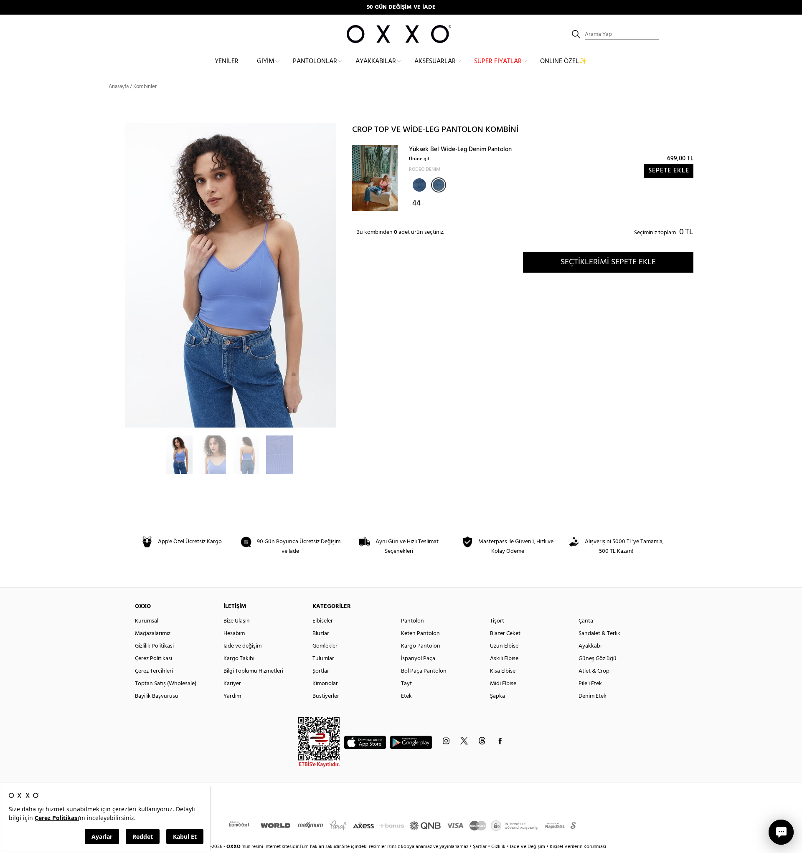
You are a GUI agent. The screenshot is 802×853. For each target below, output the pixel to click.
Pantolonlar (315, 61)
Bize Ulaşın (236, 621)
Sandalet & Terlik (599, 633)
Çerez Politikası (153, 658)
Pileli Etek (590, 683)
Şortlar (320, 671)
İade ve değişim (242, 646)
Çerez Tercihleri (154, 671)
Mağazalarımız (152, 633)
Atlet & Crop (594, 671)
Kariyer (232, 683)
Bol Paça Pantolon (424, 671)
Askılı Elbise (504, 658)
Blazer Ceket (505, 633)
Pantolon (412, 621)
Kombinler (145, 86)
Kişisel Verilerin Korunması (578, 847)
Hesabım (234, 633)
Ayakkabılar (375, 61)
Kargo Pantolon (420, 646)
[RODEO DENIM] (438, 184)
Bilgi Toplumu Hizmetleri (253, 671)
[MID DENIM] (418, 184)
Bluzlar (320, 633)
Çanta (586, 621)
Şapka (497, 696)
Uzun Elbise (504, 646)
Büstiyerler (325, 696)
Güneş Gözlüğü (598, 658)
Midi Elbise (503, 683)
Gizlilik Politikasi (154, 646)
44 (416, 203)
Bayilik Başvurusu (156, 696)
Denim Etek (593, 696)
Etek (406, 696)
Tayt (406, 683)
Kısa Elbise (502, 671)
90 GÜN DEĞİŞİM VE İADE (401, 7)
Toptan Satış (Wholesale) (165, 683)
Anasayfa (119, 86)
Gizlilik (499, 847)
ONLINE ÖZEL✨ (563, 61)
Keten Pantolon (420, 633)
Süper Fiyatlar (498, 61)
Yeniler (227, 61)
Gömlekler (325, 646)
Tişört (497, 621)
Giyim (265, 61)
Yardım (232, 696)
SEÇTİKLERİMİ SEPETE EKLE (608, 262)
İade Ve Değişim (527, 847)
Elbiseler (322, 621)
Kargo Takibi (238, 658)
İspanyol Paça (418, 658)
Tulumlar (323, 658)
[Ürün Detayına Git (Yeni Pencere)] (375, 178)
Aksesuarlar (435, 61)
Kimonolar (325, 683)
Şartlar (480, 847)
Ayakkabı (590, 646)
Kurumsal (146, 621)
